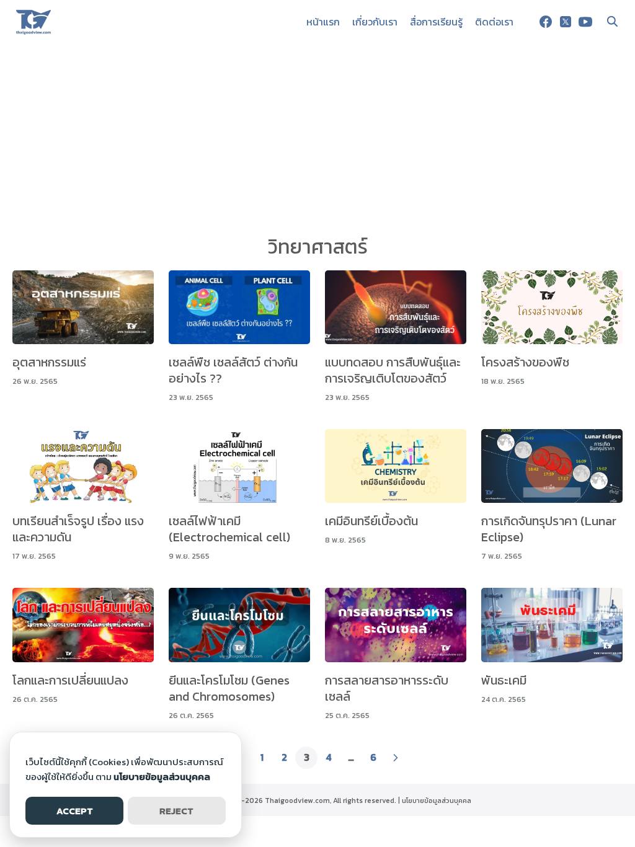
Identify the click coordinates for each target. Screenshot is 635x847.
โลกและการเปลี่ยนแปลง (70, 680)
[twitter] (565, 21)
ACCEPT (74, 811)
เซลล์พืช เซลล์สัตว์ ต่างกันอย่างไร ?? (233, 370)
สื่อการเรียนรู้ (436, 21)
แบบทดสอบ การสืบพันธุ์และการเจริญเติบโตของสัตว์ (393, 370)
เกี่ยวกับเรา (374, 21)
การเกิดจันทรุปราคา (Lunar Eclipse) (548, 529)
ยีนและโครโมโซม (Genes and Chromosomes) (229, 688)
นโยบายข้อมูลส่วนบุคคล (436, 800)
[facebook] (545, 21)
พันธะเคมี (503, 680)
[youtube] (585, 21)
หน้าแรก (323, 21)
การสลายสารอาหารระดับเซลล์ (386, 688)
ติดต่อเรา (494, 21)
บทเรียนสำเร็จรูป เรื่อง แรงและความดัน (78, 529)
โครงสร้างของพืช (525, 362)
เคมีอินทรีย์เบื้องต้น (371, 521)
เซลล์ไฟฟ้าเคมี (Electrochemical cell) (229, 529)
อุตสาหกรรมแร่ (49, 362)
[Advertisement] (317, 136)
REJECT (176, 811)
